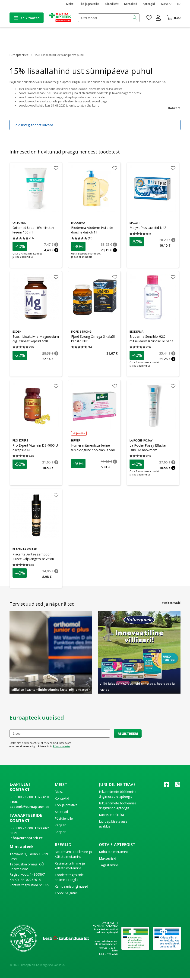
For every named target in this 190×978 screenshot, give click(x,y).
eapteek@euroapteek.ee (29, 806)
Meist (69, 4)
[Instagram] (177, 786)
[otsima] (135, 17)
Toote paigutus (66, 893)
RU (178, 4)
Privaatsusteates (61, 746)
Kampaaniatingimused (71, 886)
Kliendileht (112, 4)
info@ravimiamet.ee (105, 944)
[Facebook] (166, 786)
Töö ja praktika (89, 4)
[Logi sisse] (158, 18)
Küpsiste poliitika (111, 814)
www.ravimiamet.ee (106, 941)
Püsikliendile (64, 818)
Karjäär (60, 832)
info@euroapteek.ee (26, 838)
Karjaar (60, 825)
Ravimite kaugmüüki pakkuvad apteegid (106, 931)
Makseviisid (107, 858)
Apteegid (149, 4)
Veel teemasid (171, 603)
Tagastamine (109, 865)
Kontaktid (130, 4)
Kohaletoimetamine (114, 851)
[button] (56, 244)
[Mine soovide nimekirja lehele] (149, 18)
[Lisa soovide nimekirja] (56, 168)
